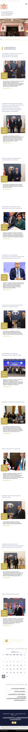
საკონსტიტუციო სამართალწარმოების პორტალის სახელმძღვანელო (16, 698)
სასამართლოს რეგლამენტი (16, 694)
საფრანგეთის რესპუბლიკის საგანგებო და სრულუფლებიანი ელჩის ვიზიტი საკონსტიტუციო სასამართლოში (12, 55)
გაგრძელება (6, 88)
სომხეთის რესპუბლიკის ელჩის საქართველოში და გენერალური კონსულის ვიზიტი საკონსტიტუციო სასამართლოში (13, 546)
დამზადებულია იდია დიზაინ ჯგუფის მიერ (21, 730)
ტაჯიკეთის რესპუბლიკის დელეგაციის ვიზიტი (13, 402)
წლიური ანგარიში (19, 691)
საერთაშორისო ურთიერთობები (12, 39)
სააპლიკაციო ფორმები (18, 688)
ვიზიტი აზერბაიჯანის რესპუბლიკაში (11, 448)
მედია (1, 39)
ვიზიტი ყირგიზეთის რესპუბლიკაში (10, 594)
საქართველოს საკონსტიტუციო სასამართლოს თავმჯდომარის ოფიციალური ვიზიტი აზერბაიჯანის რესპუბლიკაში (13, 257)
